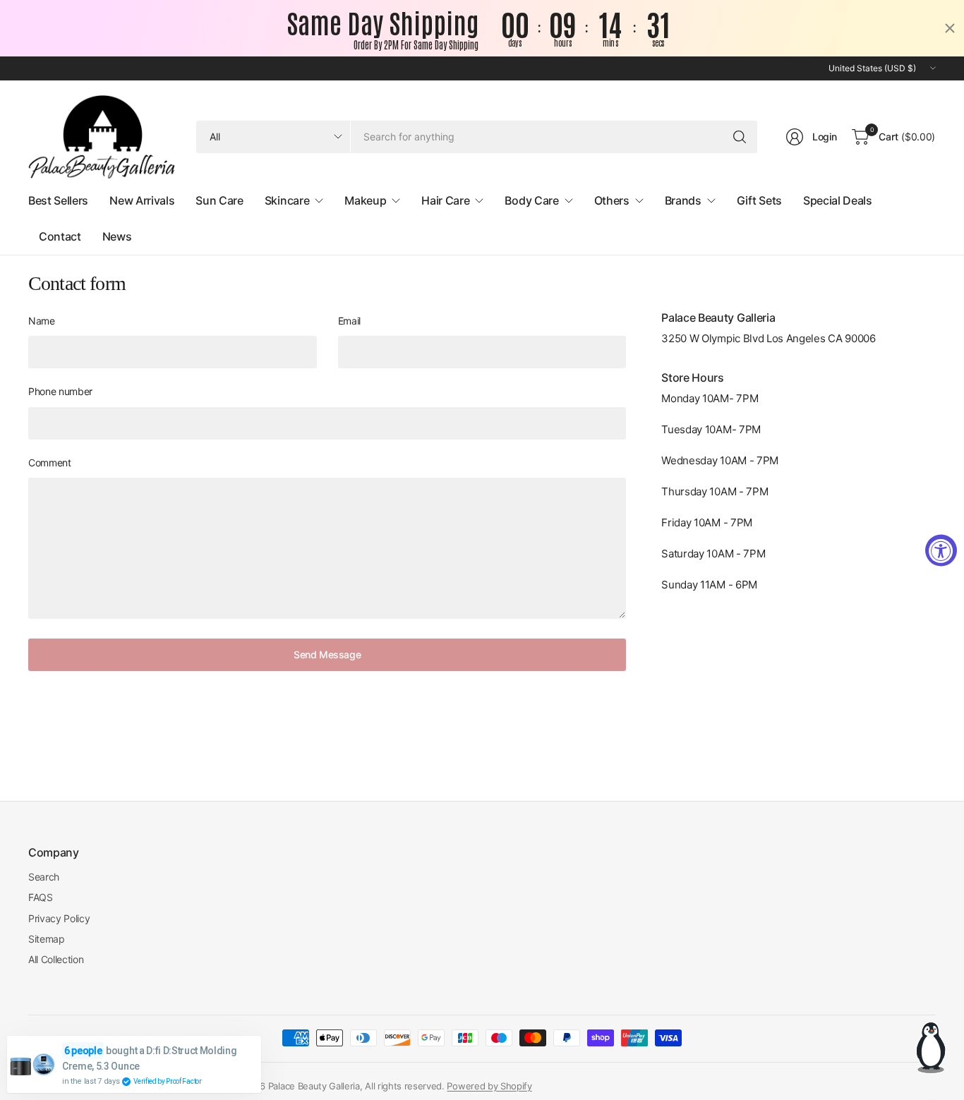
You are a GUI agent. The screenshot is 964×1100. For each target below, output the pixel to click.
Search (43, 877)
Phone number (60, 391)
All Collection (56, 959)
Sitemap (46, 939)
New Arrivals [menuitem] (141, 200)
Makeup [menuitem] (365, 200)
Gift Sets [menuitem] (759, 200)
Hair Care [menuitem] (445, 200)
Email (349, 321)
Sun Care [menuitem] (219, 200)
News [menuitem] (117, 236)
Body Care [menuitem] (531, 200)
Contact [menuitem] (60, 236)
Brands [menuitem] (683, 200)
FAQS (40, 897)
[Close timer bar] (950, 28)
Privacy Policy (59, 918)
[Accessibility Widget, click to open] (941, 550)
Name (41, 321)
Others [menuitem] (611, 200)
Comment (49, 463)
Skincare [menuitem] (287, 200)
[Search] (739, 137)
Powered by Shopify (489, 1086)
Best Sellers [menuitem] (58, 200)
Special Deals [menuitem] (837, 200)
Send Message (327, 654)
